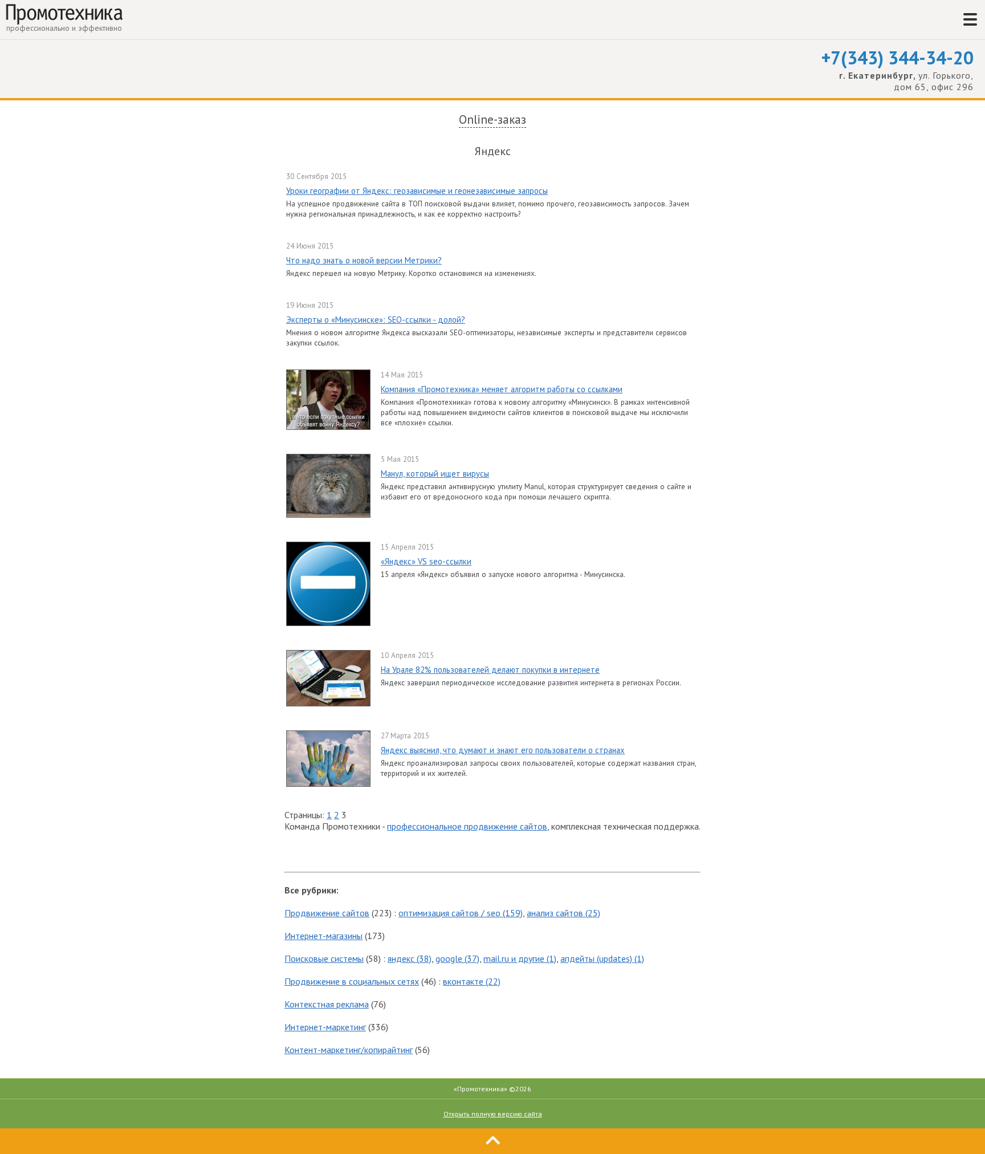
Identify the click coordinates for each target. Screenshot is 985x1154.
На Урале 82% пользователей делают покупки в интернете (490, 669)
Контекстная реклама (326, 1004)
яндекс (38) (410, 958)
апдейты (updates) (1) (602, 958)
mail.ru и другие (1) (519, 958)
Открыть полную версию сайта (492, 1114)
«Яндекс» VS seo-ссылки (426, 561)
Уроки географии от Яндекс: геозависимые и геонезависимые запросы (417, 190)
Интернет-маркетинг (325, 1027)
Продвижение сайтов (326, 913)
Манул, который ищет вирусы (435, 473)
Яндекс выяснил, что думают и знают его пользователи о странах (503, 750)
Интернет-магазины (323, 935)
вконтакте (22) (471, 981)
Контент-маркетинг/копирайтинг (348, 1049)
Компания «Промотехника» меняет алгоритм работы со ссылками (501, 389)
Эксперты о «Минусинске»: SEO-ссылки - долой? (375, 319)
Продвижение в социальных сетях (351, 981)
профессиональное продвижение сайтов (467, 826)
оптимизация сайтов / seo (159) (460, 913)
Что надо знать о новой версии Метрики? (364, 260)
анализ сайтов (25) (563, 913)
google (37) (457, 958)
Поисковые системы (324, 958)
